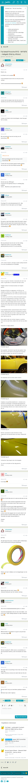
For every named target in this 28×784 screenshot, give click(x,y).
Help (24, 773)
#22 (26, 97)
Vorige (8, 60)
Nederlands (17, 773)
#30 (26, 260)
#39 (26, 667)
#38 (26, 647)
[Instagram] (5, 781)
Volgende (19, 60)
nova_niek (9, 734)
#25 (26, 152)
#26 (26, 179)
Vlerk (8, 746)
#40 (26, 687)
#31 (26, 278)
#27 (26, 201)
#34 (26, 535)
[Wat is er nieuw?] (21, 2)
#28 (26, 219)
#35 (26, 588)
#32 (26, 479)
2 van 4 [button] (13, 60)
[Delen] (24, 70)
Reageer (25, 87)
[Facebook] (2, 781)
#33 (26, 496)
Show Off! (11, 742)
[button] (3, 2)
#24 (26, 134)
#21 (26, 69)
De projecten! (12, 730)
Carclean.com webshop (10, 22)
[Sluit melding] (25, 8)
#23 (26, 116)
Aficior (3, 56)
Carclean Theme (6, 773)
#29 (26, 240)
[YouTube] (8, 781)
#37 (26, 629)
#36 (26, 606)
